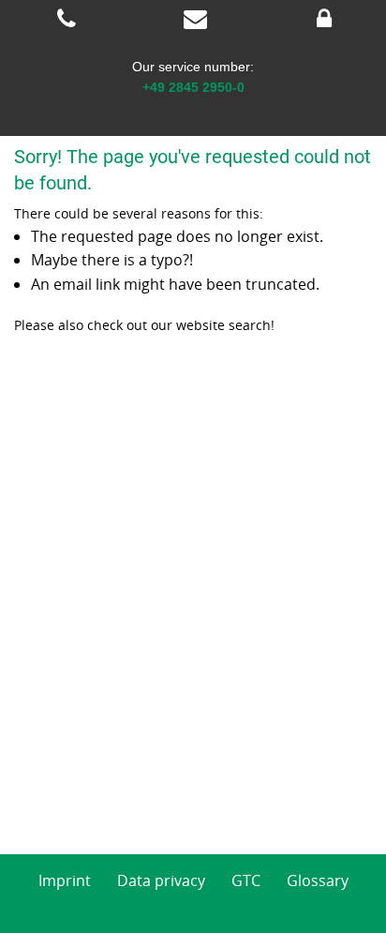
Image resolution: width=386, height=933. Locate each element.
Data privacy (161, 880)
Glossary (318, 880)
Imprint (64, 880)
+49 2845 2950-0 (193, 87)
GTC (245, 880)
